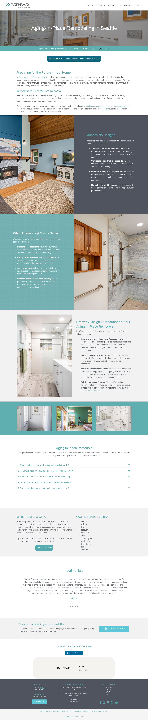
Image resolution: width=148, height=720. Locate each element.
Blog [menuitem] (108, 691)
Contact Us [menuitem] (109, 687)
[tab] (70, 606)
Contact (138, 5)
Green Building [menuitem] (74, 49)
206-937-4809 (39, 690)
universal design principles (93, 106)
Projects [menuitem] (108, 693)
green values (122, 106)
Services (99, 5)
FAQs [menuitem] (108, 695)
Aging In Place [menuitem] (103, 49)
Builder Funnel (102, 711)
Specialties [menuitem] (43, 49)
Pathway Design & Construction (32, 77)
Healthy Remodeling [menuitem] (58, 49)
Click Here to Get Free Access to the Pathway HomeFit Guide (74, 58)
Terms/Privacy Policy (73, 711)
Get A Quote (39, 702)
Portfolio (112, 5)
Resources (125, 5)
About (88, 5)
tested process (94, 391)
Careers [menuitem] (109, 689)
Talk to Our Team (44, 548)
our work (105, 109)
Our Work (65, 693)
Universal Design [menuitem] (89, 49)
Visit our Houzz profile (39, 696)
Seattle (72, 687)
